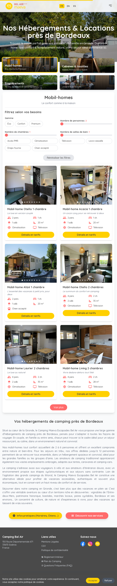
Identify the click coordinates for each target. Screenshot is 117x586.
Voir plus (59, 407)
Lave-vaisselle (96, 141)
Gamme (9, 118)
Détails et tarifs (30, 234)
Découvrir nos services (87, 515)
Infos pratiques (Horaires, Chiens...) (35, 515)
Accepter (92, 580)
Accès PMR (12, 141)
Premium (36, 123)
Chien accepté (42, 148)
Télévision (66, 141)
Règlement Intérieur (52, 557)
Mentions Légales (50, 541)
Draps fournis (14, 148)
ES (74, 6)
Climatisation (41, 141)
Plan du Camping (51, 561)
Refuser (108, 580)
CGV (43, 546)
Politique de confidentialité (54, 550)
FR (61, 6)
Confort (21, 123)
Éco (9, 123)
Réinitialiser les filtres (58, 157)
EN (68, 6)
